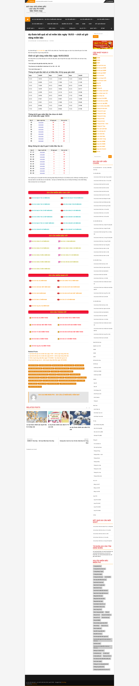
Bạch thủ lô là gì (97, 587)
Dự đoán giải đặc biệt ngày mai (77, 368)
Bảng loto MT (97, 484)
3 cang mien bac (97, 566)
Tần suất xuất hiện (102, 128)
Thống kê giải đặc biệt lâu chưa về (68, 383)
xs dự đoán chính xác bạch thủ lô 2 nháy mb (103, 233)
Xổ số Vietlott (96, 397)
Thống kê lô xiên (101, 113)
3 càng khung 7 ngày (98, 571)
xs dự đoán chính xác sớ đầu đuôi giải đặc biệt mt (103, 288)
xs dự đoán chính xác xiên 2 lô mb (101, 248)
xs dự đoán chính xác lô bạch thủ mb (102, 228)
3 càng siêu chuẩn (98, 574)
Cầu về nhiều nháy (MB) (103, 106)
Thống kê (72, 28)
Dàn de (107, 612)
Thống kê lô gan (101, 111)
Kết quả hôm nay (100, 23)
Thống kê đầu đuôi (102, 108)
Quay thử (93, 28)
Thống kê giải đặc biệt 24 (53, 383)
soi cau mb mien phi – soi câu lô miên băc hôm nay (47, 19)
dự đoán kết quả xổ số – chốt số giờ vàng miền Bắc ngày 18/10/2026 (48, 360)
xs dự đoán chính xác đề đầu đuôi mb (102, 202)
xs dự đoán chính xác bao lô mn (101, 305)
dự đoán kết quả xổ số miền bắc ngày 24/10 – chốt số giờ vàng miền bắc (49, 356)
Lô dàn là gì (106, 653)
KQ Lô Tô (82, 28)
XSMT (90, 23)
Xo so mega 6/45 (101, 78)
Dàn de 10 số (97, 615)
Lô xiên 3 (62, 377)
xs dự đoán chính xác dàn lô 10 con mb (44, 1)
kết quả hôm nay (101, 65)
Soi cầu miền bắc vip (86, 19)
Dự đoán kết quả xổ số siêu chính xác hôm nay (39, 371)
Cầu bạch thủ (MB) (102, 98)
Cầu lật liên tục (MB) (102, 101)
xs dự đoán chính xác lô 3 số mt (101, 278)
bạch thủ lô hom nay (98, 582)
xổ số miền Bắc (41, 50)
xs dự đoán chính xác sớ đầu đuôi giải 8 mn (102, 324)
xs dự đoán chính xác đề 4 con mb (101, 184)
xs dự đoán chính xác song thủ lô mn (102, 334)
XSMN (83, 23)
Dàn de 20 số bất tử (106, 615)
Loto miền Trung (101, 139)
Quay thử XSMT (101, 146)
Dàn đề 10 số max (98, 633)
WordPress (34, 684)
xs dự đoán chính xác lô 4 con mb (101, 209)
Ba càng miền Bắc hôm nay (45, 365)
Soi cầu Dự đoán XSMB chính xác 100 (67, 380)
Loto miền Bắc (101, 133)
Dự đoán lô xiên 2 (55, 371)
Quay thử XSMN (101, 144)
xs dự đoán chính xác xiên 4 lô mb (101, 255)
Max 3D (99, 83)
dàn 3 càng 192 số (79, 365)
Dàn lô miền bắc (97, 628)
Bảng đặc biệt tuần (98, 601)
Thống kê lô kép (101, 116)
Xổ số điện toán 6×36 (98, 416)
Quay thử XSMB (101, 141)
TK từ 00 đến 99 (101, 131)
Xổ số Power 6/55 (97, 393)
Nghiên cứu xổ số (67, 23)
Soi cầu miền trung (103, 19)
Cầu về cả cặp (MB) (102, 103)
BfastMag (63, 682)
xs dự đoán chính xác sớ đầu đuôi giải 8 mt (102, 282)
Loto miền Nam (101, 136)
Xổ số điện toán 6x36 (102, 90)
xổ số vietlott (100, 75)
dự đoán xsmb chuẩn (75, 374)
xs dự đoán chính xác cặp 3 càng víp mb (103, 177)
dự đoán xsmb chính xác (63, 374)
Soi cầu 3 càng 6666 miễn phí (35, 380)
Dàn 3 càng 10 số (97, 609)
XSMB (77, 23)
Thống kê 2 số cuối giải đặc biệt (101, 664)
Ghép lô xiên (43, 377)
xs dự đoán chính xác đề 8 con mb (101, 191)
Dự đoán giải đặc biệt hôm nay (61, 368)
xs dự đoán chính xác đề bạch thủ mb (102, 198)
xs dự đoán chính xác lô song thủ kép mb (103, 237)
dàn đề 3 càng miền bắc (48, 368)
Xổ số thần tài (100, 95)
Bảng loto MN (97, 487)
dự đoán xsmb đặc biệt (34, 377)
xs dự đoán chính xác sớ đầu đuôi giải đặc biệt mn (103, 329)
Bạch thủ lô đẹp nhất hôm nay (101, 593)
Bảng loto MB (97, 491)
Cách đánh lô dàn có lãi (99, 606)
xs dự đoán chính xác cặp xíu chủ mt (102, 267)
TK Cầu (62, 28)
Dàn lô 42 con (104, 625)
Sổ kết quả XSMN (101, 70)
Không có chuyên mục (53, 377)
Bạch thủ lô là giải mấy (99, 585)
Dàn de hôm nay (105, 617)
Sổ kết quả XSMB (101, 68)
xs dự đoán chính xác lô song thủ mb (102, 241)
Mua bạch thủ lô (107, 656)
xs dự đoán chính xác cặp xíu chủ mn (102, 308)
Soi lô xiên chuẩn (33, 383)
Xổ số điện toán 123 (102, 93)
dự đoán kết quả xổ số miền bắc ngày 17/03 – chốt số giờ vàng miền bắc (49, 353)
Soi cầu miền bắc (70, 19)
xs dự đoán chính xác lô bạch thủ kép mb (103, 224)
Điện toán (52, 28)
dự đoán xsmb (53, 374)
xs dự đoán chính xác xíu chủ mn (101, 337)
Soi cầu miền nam (37, 23)
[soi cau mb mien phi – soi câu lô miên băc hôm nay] (27, 19)
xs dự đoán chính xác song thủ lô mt (102, 293)
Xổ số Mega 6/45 (97, 390)
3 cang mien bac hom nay (99, 568)
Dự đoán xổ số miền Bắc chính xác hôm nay (38, 374)
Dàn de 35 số (97, 617)
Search (95, 36)
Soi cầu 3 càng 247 (82, 377)
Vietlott (41, 28)
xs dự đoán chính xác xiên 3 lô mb (101, 252)
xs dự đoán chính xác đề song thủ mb (102, 205)
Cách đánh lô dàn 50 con (99, 604)
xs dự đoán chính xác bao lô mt (101, 263)
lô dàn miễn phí (97, 656)
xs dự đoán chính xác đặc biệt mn (101, 312)
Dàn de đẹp (96, 625)
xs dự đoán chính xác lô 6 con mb (101, 212)
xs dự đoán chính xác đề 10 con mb (101, 194)
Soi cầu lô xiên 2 (80, 380)
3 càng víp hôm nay (33, 365)
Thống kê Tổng (101, 126)
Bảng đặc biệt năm (98, 596)
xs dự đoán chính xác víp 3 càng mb (102, 244)
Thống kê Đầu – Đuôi (102, 123)
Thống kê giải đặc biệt (99, 666)
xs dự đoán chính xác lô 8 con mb (101, 216)
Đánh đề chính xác (52, 23)
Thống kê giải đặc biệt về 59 (35, 386)
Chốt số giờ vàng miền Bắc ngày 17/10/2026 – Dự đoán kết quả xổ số (48, 358)
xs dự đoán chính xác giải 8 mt (100, 274)
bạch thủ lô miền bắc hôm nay (101, 590)
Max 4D (99, 85)
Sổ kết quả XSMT (101, 73)
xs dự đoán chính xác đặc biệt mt (101, 271)
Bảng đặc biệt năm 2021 (58, 365)
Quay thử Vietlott (101, 149)
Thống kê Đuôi (101, 121)
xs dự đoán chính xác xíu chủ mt (101, 296)
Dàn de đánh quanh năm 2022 (100, 623)
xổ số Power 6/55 (101, 80)
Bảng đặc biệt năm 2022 (99, 598)
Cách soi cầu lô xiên (69, 365)
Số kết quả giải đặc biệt (71, 377)
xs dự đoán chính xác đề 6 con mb (101, 187)
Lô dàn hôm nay (97, 653)
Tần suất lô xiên (42, 383)
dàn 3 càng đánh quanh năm (35, 368)
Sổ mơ (103, 28)
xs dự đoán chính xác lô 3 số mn (101, 319)
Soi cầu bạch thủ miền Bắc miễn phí (102, 658)
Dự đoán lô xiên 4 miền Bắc (66, 371)
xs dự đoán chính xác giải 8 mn (100, 315)
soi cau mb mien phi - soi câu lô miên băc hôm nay (36, 8)
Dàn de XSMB (97, 620)
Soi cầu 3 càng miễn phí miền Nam (50, 380)
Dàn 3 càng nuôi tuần (98, 612)
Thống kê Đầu (100, 118)
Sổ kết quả (30, 28)
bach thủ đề (107, 577)
